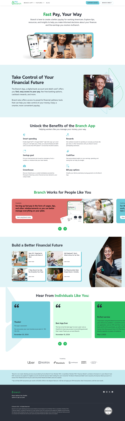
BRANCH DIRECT (107, 3)
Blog (48, 3)
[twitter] (109, 392)
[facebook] (104, 392)
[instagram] (107, 392)
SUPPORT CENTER (93, 3)
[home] (16, 3)
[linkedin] (112, 392)
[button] (29, 2)
